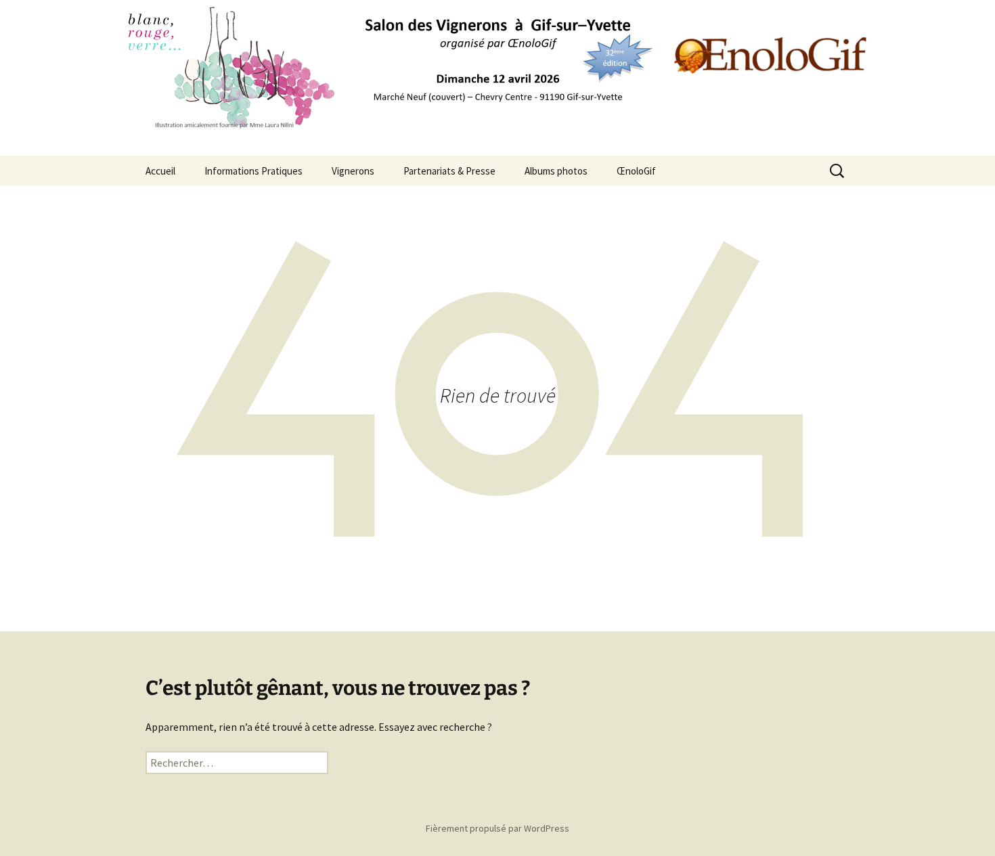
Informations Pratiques (253, 170)
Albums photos (556, 170)
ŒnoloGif (636, 170)
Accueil (160, 170)
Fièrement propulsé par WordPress (497, 828)
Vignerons (353, 170)
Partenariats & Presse (449, 170)
